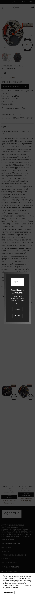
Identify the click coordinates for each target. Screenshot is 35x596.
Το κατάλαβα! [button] (8, 592)
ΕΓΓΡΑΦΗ (17, 315)
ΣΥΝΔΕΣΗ (17, 309)
